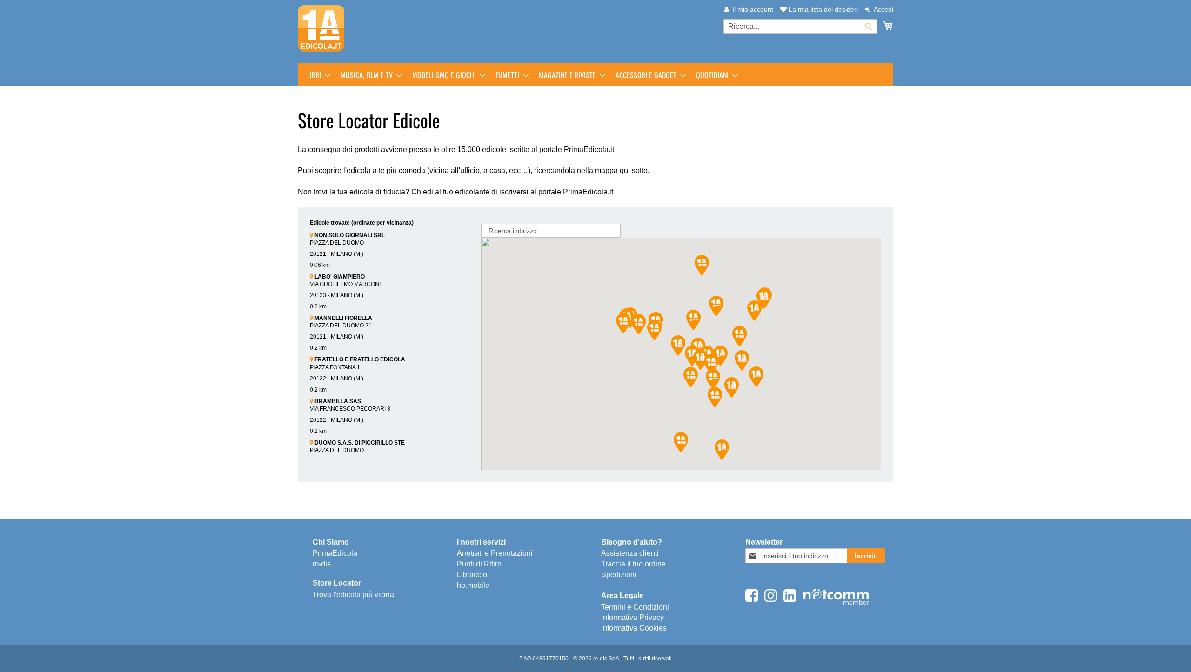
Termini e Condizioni (635, 607)
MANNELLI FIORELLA (342, 318)
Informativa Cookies (634, 628)
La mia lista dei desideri (822, 9)
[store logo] (321, 28)
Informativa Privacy (632, 617)
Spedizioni (618, 575)
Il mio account (752, 9)
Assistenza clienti (630, 553)
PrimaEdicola (335, 553)
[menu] (595, 74)
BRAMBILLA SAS (337, 401)
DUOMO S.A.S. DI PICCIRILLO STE (359, 442)
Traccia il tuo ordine (633, 564)
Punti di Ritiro (479, 564)
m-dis (322, 564)
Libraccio (472, 575)
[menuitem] (315, 74)
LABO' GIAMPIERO (339, 276)
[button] (711, 364)
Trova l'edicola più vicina (353, 595)
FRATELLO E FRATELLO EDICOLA (359, 359)
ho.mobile (473, 585)
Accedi (883, 9)
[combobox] (800, 26)
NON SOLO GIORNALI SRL (349, 235)
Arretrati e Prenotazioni (495, 553)
